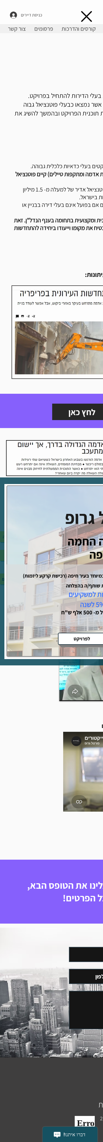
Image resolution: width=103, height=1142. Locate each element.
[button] (86, 16)
